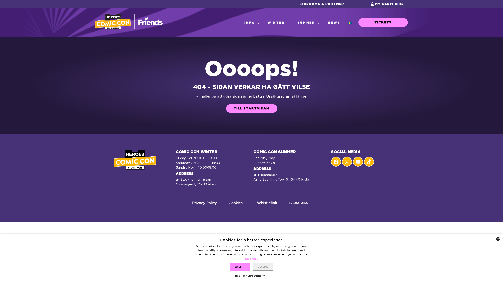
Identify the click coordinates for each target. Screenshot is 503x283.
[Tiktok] (369, 162)
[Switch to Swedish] (349, 22)
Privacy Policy (204, 203)
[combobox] (498, 239)
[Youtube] (358, 162)
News (334, 22)
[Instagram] (347, 162)
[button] (322, 4)
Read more (251, 258)
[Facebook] (336, 162)
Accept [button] (240, 266)
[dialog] (251, 258)
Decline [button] (263, 266)
